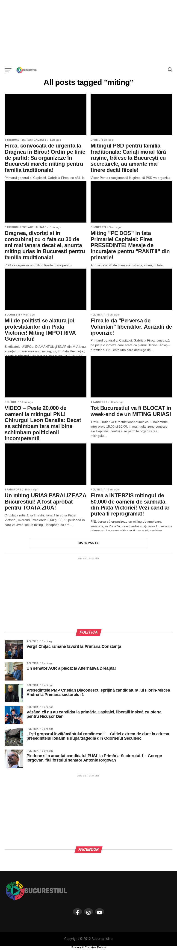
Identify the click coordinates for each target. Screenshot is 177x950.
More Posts (88, 543)
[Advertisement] (88, 32)
